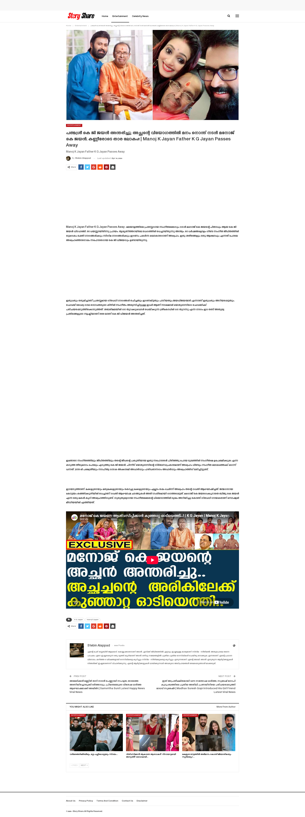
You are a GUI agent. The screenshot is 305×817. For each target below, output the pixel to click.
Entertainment (120, 16)
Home (105, 16)
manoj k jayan (92, 620)
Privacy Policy (86, 801)
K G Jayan (78, 620)
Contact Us (127, 801)
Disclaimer (142, 801)
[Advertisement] (152, 198)
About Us (70, 801)
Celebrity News (140, 16)
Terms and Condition (107, 801)
